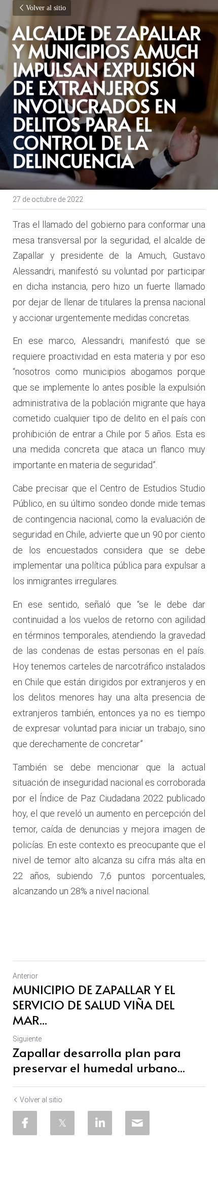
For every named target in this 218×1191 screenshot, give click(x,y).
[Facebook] (25, 1123)
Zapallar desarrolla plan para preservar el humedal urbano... (99, 1060)
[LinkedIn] (100, 1123)
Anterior (25, 976)
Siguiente (27, 1039)
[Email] (137, 1123)
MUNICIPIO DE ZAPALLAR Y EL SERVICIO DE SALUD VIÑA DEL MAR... (94, 1005)
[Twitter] (62, 1123)
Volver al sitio (46, 8)
